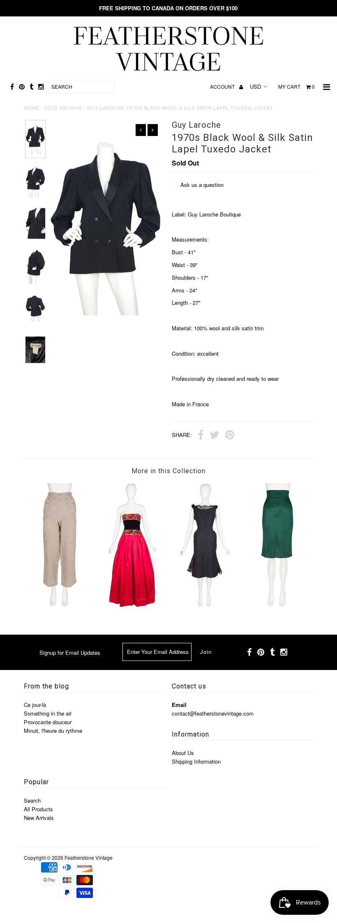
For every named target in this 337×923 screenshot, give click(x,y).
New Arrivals (39, 818)
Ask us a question (202, 185)
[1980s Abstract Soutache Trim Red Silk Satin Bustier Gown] (132, 605)
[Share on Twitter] (214, 436)
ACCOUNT (223, 86)
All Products (38, 809)
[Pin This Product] (229, 436)
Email (179, 705)
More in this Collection (168, 471)
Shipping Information (196, 761)
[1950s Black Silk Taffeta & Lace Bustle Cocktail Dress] (204, 605)
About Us (183, 753)
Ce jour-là (35, 705)
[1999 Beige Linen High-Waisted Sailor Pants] (60, 605)
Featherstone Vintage (89, 857)
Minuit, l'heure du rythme (53, 730)
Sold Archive (63, 107)
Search (32, 800)
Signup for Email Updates (69, 652)
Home (31, 107)
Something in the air (48, 713)
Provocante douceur (48, 722)
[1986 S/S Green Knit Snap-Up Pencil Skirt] (277, 605)
